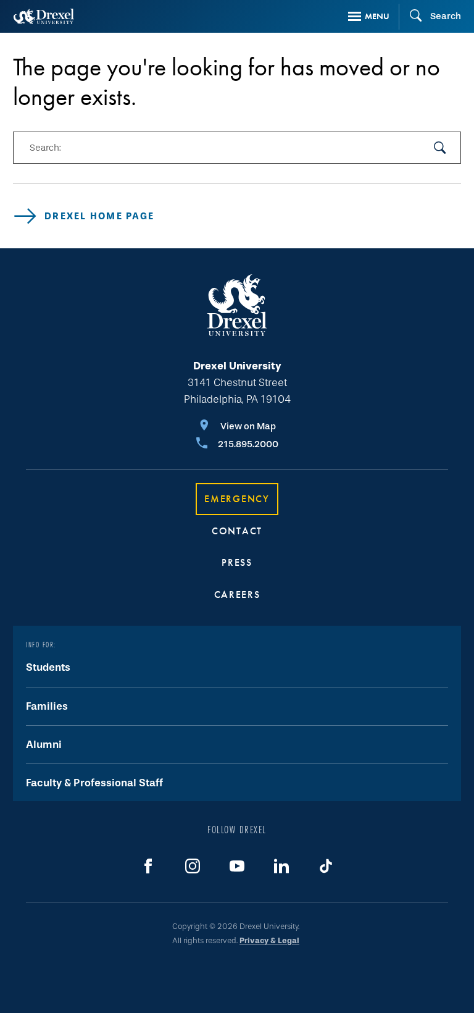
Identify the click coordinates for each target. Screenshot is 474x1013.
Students (48, 667)
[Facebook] (148, 866)
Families (47, 706)
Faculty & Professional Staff (94, 782)
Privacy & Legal (269, 940)
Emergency (236, 498)
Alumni (44, 744)
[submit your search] (440, 147)
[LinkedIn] (281, 866)
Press (237, 562)
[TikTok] (325, 866)
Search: (45, 147)
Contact (237, 530)
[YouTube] (237, 866)
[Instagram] (192, 866)
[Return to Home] (44, 16)
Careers (237, 594)
